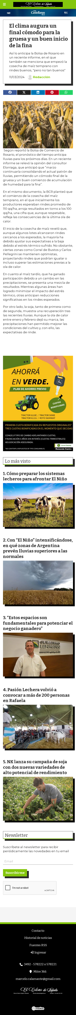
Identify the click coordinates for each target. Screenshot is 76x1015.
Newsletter (16, 835)
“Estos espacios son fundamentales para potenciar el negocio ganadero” (38, 623)
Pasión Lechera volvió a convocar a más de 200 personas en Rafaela (36, 695)
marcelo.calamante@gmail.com (38, 979)
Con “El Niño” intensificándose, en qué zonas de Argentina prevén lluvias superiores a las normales (38, 548)
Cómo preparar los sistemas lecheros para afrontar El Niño (35, 476)
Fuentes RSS (38, 945)
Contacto (38, 931)
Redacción (41, 77)
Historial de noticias (38, 938)
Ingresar (40, 952)
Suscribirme (15, 873)
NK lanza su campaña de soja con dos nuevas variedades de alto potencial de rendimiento (35, 767)
